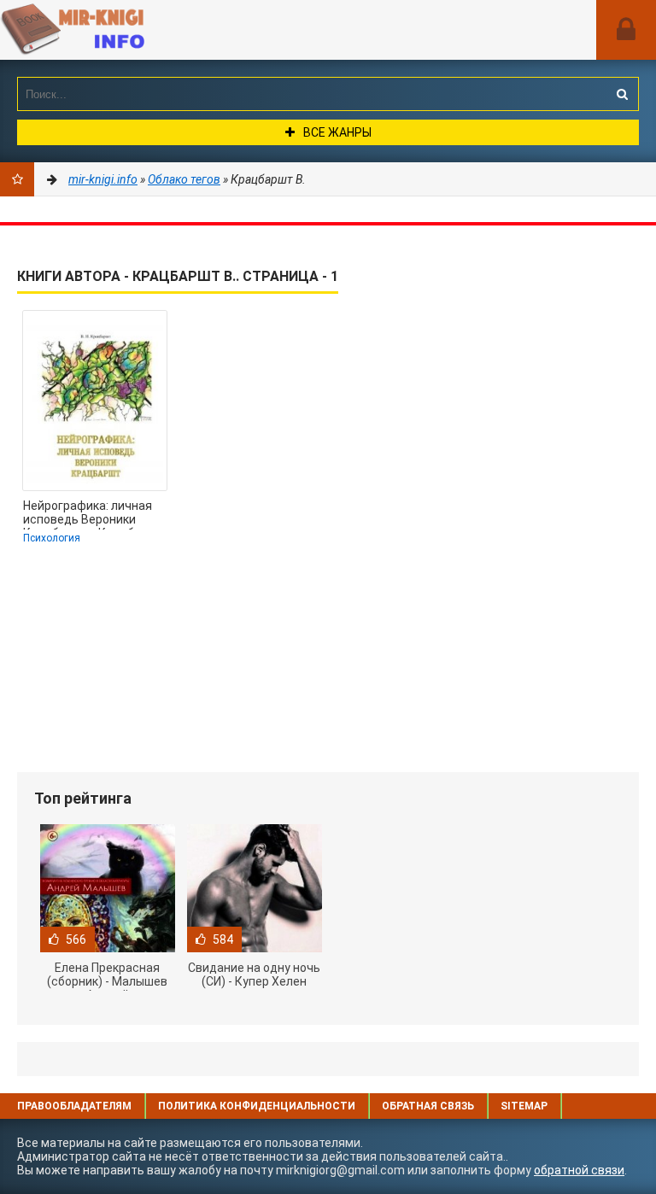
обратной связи (579, 1170)
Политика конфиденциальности (256, 1106)
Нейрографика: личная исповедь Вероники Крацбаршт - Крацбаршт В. (93, 514)
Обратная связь (428, 1106)
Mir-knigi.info (128, 30)
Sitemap (524, 1106)
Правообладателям (74, 1106)
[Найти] (622, 94)
